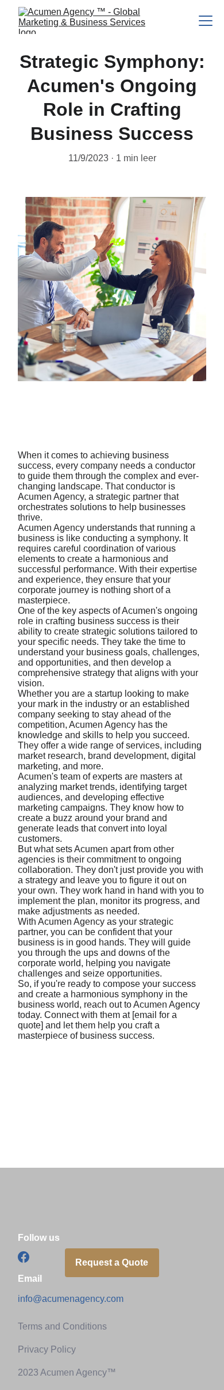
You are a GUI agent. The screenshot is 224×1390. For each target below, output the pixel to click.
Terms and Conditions (62, 1326)
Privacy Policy (47, 1349)
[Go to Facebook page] (23, 1257)
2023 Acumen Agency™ (67, 1372)
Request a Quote (111, 1262)
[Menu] (206, 21)
